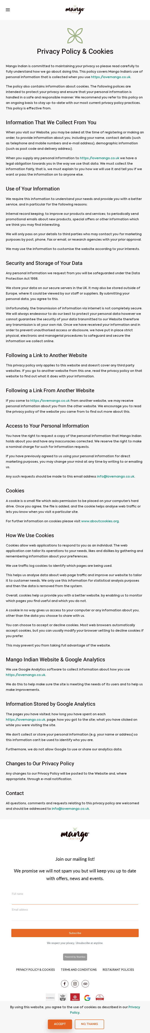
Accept (60, 1024)
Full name (17, 893)
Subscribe (75, 933)
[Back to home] (75, 10)
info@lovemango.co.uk (115, 476)
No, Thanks (89, 1024)
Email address (20, 909)
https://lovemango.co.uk (110, 77)
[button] (8, 10)
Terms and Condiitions (79, 970)
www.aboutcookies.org (100, 521)
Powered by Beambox (75, 957)
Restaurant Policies (118, 970)
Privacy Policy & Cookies (35, 970)
